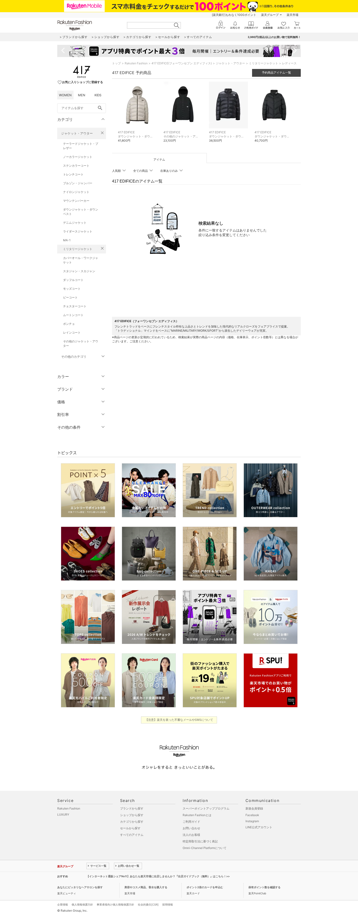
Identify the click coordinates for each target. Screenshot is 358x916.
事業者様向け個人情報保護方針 (115, 904)
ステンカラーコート (76, 165)
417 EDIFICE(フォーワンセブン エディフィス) (181, 63)
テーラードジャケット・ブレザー (80, 146)
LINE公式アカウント (258, 827)
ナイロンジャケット (76, 192)
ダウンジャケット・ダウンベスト (80, 212)
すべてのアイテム (131, 835)
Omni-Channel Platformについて (204, 848)
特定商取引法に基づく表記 (200, 841)
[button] (138, 116)
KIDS (97, 95)
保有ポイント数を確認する (264, 887)
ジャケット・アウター (77, 133)
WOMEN (65, 95)
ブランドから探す (131, 808)
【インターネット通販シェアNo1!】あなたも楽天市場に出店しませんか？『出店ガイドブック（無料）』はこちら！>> (158, 876)
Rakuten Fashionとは (197, 815)
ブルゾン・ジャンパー (77, 183)
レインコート (72, 332)
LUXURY (63, 814)
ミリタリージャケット (77, 249)
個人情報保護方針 (82, 904)
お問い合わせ (191, 828)
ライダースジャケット (77, 231)
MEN (81, 95)
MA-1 (67, 240)
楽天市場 (292, 15)
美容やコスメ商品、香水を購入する (145, 887)
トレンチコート (73, 174)
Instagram (252, 821)
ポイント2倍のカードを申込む (205, 887)
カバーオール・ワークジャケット (80, 260)
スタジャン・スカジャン (79, 271)
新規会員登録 (254, 808)
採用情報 (167, 904)
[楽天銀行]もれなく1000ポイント (234, 15)
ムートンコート (73, 315)
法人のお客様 (191, 835)
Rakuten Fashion (136, 63)
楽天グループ (270, 15)
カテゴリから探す (131, 821)
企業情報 (62, 904)
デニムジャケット (74, 222)
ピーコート (70, 297)
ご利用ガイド (191, 821)
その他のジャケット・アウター (80, 343)
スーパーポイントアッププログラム (206, 808)
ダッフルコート (73, 280)
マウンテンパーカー (76, 200)
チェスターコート (74, 306)
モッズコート (72, 288)
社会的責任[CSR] (148, 904)
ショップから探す (131, 815)
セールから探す (130, 828)
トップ (116, 63)
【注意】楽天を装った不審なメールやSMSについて (179, 720)
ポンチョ (69, 324)
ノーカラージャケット (77, 157)
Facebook (252, 815)
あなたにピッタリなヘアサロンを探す (80, 887)
